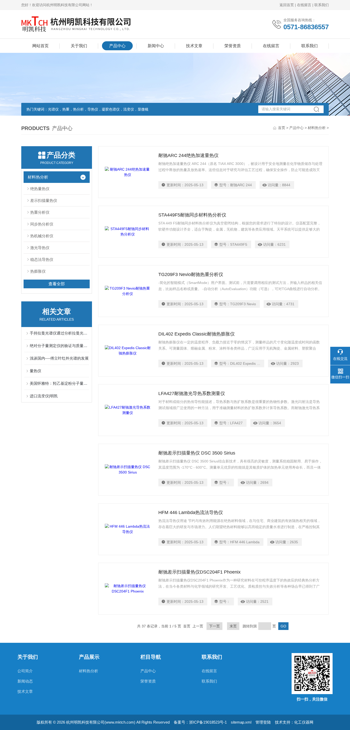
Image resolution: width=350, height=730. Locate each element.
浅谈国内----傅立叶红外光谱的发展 (59, 358)
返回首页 (287, 5)
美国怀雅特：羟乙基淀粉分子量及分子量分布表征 (59, 383)
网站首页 (40, 46)
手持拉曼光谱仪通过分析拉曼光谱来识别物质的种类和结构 (59, 333)
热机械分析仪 (41, 236)
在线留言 (304, 5)
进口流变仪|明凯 (44, 396)
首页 (281, 128)
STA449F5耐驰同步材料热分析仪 (192, 215)
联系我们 (321, 5)
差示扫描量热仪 (43, 200)
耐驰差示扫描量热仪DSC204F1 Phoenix (199, 572)
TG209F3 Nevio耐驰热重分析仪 (190, 274)
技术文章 (194, 46)
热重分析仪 (39, 212)
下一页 (214, 626)
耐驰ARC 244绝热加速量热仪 (188, 155)
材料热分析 (317, 128)
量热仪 (35, 371)
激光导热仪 (39, 247)
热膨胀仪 (38, 271)
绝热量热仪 (39, 188)
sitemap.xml (241, 722)
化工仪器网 (303, 722)
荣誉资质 (232, 46)
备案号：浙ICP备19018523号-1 (200, 722)
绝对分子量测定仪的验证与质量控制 (59, 345)
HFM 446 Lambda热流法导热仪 (190, 512)
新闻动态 (25, 681)
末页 (233, 626)
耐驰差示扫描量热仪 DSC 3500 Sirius (196, 453)
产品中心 (117, 46)
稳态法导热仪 (41, 259)
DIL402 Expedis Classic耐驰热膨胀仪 (196, 334)
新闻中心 (156, 46)
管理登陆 (263, 722)
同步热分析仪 (41, 224)
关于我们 (79, 46)
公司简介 (25, 671)
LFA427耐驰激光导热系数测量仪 (191, 393)
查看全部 (56, 284)
